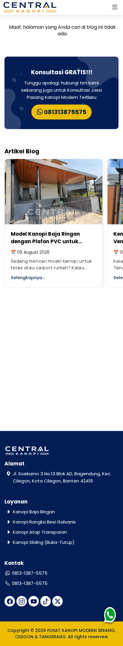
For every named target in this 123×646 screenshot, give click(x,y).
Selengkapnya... (28, 278)
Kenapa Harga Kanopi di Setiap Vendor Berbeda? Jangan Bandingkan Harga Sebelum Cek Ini (53, 238)
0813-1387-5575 (29, 573)
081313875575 (64, 112)
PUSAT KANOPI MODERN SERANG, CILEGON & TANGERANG (65, 633)
